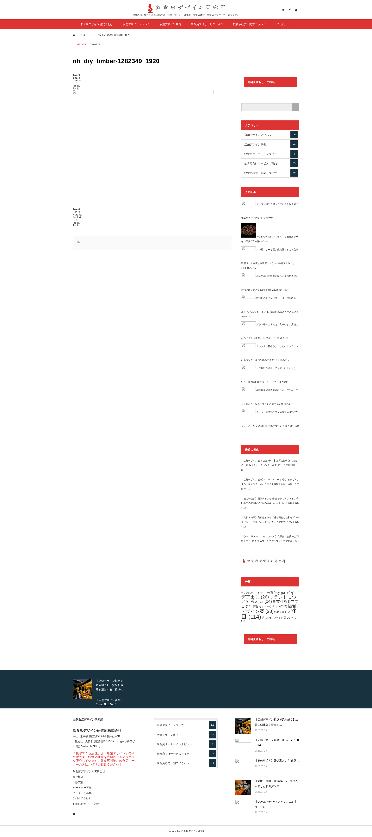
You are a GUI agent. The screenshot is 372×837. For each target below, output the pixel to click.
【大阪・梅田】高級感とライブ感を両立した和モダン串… (276, 783)
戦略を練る (282, 612)
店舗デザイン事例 (170, 24)
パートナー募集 (82, 787)
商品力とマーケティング (270, 606)
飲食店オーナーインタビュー (269, 153)
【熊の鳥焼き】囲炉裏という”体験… (277, 760)
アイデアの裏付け (269, 593)
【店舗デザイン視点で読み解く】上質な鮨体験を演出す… (276, 722)
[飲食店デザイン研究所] (186, 8)
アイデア (247, 593)
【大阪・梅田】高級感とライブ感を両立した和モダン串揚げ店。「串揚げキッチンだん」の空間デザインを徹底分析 (270, 522)
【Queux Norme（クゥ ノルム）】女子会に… (276, 804)
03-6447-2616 (81, 798)
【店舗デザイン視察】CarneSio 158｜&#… (277, 742)
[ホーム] (74, 34)
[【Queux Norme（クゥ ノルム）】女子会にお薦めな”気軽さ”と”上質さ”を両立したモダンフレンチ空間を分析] (243, 808)
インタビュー (283, 24)
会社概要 (78, 776)
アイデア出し (268, 594)
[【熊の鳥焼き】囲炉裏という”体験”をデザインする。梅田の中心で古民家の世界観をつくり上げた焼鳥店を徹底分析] (243, 767)
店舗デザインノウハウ (136, 24)
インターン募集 (82, 793)
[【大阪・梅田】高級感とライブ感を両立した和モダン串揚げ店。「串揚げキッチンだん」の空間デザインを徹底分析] (243, 787)
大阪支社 (78, 741)
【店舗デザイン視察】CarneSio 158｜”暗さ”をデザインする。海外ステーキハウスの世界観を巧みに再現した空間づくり (270, 484)
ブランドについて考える (268, 599)
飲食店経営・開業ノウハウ (249, 24)
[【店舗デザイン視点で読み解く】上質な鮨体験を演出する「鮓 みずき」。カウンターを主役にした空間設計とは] (243, 726)
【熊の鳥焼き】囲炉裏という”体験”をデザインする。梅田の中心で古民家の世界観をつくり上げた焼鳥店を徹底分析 (270, 503)
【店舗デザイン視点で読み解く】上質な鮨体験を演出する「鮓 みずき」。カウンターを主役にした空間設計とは (270, 465)
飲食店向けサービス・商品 (207, 24)
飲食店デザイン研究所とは (96, 24)
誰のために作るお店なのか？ (269, 619)
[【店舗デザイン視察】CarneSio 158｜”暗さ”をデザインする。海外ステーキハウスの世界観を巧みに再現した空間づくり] (243, 746)
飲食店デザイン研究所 (193, 831)
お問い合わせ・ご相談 (86, 803)
